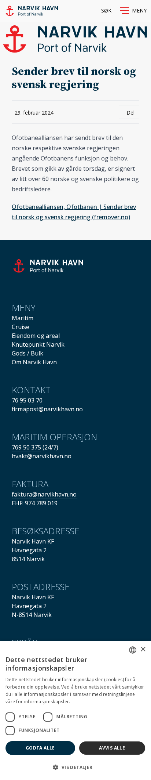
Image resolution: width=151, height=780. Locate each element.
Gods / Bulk (27, 353)
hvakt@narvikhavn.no (41, 456)
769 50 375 (26, 447)
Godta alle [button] (40, 748)
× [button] (143, 649)
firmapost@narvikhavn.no (47, 409)
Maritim (22, 318)
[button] (133, 11)
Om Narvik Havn (34, 362)
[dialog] (75, 710)
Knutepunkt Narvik (38, 344)
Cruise (20, 327)
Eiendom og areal (36, 336)
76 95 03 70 (27, 400)
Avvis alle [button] (112, 748)
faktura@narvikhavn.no (44, 494)
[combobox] (132, 650)
